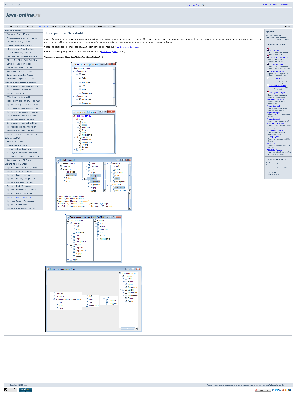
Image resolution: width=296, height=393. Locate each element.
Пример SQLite (273, 136)
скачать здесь (109, 51)
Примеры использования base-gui (22, 134)
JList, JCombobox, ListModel (19, 53)
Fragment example (273, 119)
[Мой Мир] (289, 390)
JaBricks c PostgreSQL (277, 50)
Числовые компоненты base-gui (21, 131)
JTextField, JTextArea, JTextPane (21, 49)
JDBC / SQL (30, 27)
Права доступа (276, 78)
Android (114, 27)
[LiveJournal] (279, 390)
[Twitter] (276, 390)
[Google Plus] (283, 390)
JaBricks (286, 27)
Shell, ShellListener (15, 142)
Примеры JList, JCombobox (19, 186)
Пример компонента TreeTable (20, 119)
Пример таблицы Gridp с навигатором (23, 105)
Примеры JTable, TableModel (19, 193)
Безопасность (103, 27)
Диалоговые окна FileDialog (19, 160)
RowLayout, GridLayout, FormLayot (22, 153)
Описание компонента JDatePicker (22, 123)
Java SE (9, 27)
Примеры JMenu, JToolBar (18, 175)
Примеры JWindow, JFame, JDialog (22, 168)
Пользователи (276, 64)
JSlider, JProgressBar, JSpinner (20, 68)
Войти (264, 5)
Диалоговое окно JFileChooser (20, 75)
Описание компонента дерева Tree (22, 108)
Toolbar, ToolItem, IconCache (19, 149)
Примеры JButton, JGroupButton (21, 179)
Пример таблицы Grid (16, 93)
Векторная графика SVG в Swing (21, 79)
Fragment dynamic (273, 106)
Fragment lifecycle (273, 112)
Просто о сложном (87, 27)
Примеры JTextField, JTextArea (20, 182)
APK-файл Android (274, 149)
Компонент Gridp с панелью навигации (24, 101)
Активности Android (275, 99)
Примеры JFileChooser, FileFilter (21, 208)
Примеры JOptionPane (17, 205)
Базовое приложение (279, 57)
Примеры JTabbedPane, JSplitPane (22, 190)
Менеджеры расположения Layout (22, 38)
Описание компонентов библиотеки (22, 86)
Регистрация (274, 5)
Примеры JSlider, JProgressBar (20, 201)
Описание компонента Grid (19, 90)
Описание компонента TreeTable (21, 116)
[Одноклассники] (286, 390)
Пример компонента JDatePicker (21, 127)
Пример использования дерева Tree (23, 112)
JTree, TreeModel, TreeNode (19, 64)
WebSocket (271, 143)
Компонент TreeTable (275, 123)
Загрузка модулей (277, 92)
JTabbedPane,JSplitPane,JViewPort (22, 56)
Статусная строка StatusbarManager (23, 156)
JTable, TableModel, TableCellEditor (22, 60)
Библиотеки (43, 27)
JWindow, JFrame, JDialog (18, 34)
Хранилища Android (275, 130)
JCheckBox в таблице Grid (18, 97)
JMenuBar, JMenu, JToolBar (19, 42)
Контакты (285, 5)
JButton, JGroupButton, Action (19, 45)
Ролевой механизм (277, 85)
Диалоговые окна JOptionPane (20, 71)
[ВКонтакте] (273, 390)
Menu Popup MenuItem (17, 145)
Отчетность (55, 27)
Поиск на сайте (193, 5)
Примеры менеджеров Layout (20, 171)
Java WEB (19, 27)
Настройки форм (276, 71)
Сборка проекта (69, 27)
